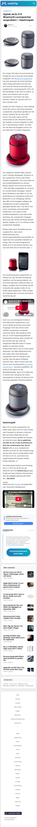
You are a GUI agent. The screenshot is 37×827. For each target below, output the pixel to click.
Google (18, 805)
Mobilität (17, 757)
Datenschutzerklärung (18, 719)
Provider (17, 781)
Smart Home (18, 761)
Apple (17, 797)
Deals (17, 753)
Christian (17, 484)
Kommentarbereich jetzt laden (18, 552)
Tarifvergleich (18, 745)
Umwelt (17, 789)
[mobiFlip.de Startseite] (10, 3)
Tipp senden (17, 707)
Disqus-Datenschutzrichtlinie (16, 545)
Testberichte (17, 737)
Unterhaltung (18, 785)
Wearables (18, 769)
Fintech (18, 773)
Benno (10, 25)
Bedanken (18, 715)
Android (17, 793)
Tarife (17, 749)
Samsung (18, 801)
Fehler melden (31, 530)
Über (17, 695)
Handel (18, 777)
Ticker (18, 741)
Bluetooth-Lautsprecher (23, 79)
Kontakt (17, 703)
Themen (17, 699)
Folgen (18, 711)
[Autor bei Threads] (13, 24)
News (17, 733)
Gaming (17, 765)
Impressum (17, 723)
